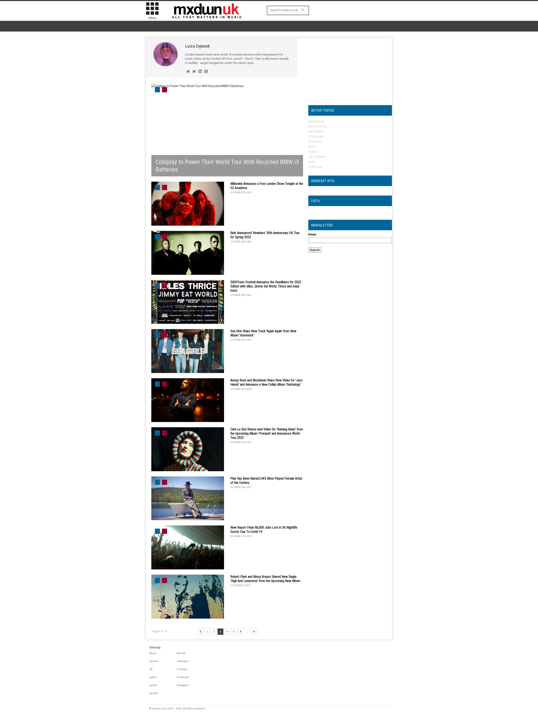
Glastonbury (316, 121)
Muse (312, 146)
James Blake (317, 156)
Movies (181, 653)
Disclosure (315, 141)
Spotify (153, 693)
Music (153, 653)
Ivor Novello (315, 131)
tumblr (153, 685)
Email (312, 234)
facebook (183, 677)
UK (151, 669)
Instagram (183, 685)
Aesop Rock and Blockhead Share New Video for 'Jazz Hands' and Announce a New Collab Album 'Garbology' (266, 382)
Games (153, 661)
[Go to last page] (254, 631)
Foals (311, 161)
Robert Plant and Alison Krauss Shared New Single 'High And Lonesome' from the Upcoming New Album (265, 579)
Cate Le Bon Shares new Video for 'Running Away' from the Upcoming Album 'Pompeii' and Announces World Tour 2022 (266, 433)
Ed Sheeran (316, 136)
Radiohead (315, 166)
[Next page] (241, 631)
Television (183, 661)
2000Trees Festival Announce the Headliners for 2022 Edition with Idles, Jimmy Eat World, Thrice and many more (265, 286)
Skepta (313, 151)
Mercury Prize (317, 126)
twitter (153, 677)
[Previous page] (200, 631)
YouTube (182, 669)
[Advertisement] (350, 69)
